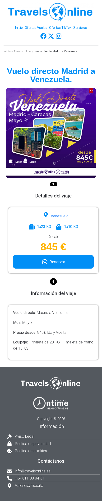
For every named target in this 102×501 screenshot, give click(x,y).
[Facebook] (43, 36)
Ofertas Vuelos (36, 28)
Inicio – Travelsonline (17, 51)
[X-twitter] (51, 36)
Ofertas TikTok (60, 28)
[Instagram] (59, 36)
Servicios (80, 28)
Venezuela (59, 216)
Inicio (19, 28)
